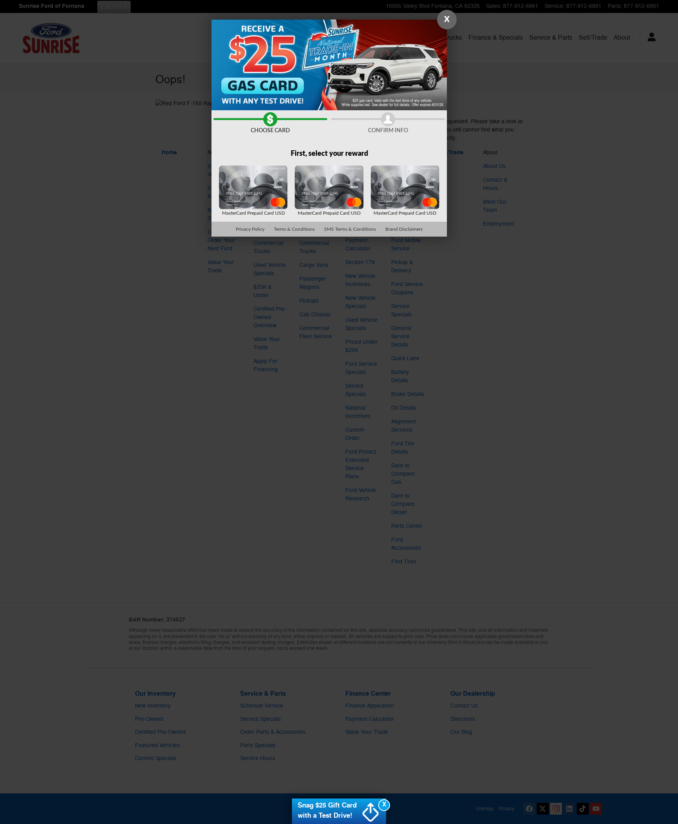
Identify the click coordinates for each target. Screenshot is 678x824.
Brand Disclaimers (404, 229)
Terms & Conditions (294, 229)
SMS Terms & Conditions (350, 229)
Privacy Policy (250, 229)
